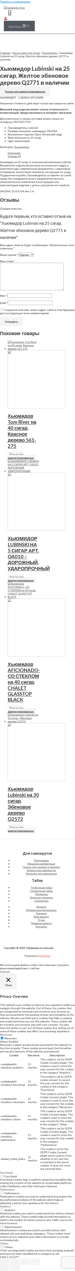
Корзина (41, 913)
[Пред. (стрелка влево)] (5, 1268)
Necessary (10, 1038)
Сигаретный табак (41, 890)
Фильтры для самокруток (41, 873)
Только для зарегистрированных (25, 91)
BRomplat (45, 955)
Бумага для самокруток (41, 870)
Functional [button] (6, 1172)
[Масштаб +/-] (5, 1262)
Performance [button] (7, 1189)
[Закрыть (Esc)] (35, 1262)
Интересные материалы (41, 910)
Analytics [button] (5, 1206)
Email (4, 302)
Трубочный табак (41, 887)
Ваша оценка (9, 254)
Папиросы (41, 894)
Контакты (41, 926)
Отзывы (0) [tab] (14, 156)
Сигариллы (41, 900)
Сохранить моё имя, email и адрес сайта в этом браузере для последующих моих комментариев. (37, 311)
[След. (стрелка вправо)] (15, 1268)
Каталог (41, 906)
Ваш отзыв (7, 261)
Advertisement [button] (9, 1223)
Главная (5, 52)
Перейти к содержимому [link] (15, 1)
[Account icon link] (5, 19)
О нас (41, 920)
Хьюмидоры (49, 52)
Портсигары (41, 860)
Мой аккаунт (41, 916)
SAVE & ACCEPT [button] (9, 1257)
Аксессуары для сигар (26, 52)
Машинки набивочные (41, 863)
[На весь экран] (15, 1262)
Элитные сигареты (41, 897)
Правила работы (41, 923)
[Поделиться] (25, 1262)
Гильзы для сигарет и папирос (41, 867)
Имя (3, 295)
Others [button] (4, 1243)
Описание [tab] (14, 153)
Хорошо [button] (5, 971)
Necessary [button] (6, 1034)
